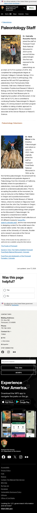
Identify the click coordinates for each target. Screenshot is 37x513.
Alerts (8, 14)
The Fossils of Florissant (9, 246)
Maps (15, 14)
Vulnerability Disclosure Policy (11, 492)
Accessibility (5, 467)
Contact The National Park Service (12, 480)
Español (5, 344)
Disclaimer (4, 489)
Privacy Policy (6, 470)
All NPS (19, 373)
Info (2, 14)
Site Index (6, 341)
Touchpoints (15, 305)
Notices (3, 477)
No (8, 296)
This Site (18, 368)
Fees (26, 14)
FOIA (2, 474)
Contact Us (5, 331)
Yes (8, 290)
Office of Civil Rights (8, 498)
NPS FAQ (4, 483)
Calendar (21, 14)
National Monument (12, 8)
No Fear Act (5, 486)
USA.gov (4, 495)
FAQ (3, 338)
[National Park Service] (2, 8)
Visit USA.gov (7, 509)
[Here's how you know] (18, 2)
